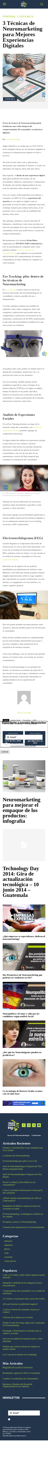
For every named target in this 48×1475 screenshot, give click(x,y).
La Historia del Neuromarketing (16, 1155)
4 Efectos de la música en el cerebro (18, 1317)
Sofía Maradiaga (13, 139)
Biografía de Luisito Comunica (18, 1367)
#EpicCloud (12, 1436)
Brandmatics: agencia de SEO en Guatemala (22, 1373)
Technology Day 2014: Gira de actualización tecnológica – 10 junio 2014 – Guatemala (21, 881)
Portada (9, 16)
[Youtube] (39, 1125)
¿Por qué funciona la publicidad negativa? (20, 1304)
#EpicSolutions (21, 1436)
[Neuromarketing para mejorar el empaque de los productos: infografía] (24, 776)
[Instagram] (29, 1125)
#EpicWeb (6, 1436)
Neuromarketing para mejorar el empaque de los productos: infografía (21, 810)
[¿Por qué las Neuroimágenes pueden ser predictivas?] (24, 1034)
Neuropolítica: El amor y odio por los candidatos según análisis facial (21, 1015)
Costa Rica (25, 16)
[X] (34, 1125)
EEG (34, 720)
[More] (34, 114)
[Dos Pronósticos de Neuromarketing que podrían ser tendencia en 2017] (24, 957)
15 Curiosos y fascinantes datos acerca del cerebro (24, 1299)
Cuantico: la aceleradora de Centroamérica (20, 1378)
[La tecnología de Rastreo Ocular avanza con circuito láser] (24, 1073)
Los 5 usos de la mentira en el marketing (20, 1354)
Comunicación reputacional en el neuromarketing (23, 1227)
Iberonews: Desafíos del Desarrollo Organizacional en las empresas (17, 1385)
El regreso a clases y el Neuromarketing (19, 1222)
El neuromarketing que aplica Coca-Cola (20, 1161)
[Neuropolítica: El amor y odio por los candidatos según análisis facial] (24, 995)
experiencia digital (10, 559)
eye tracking (10, 290)
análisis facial (15, 720)
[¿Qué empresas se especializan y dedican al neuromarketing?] (24, 918)
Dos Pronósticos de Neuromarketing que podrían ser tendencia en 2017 (22, 976)
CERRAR (4, 752)
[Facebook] (24, 1125)
